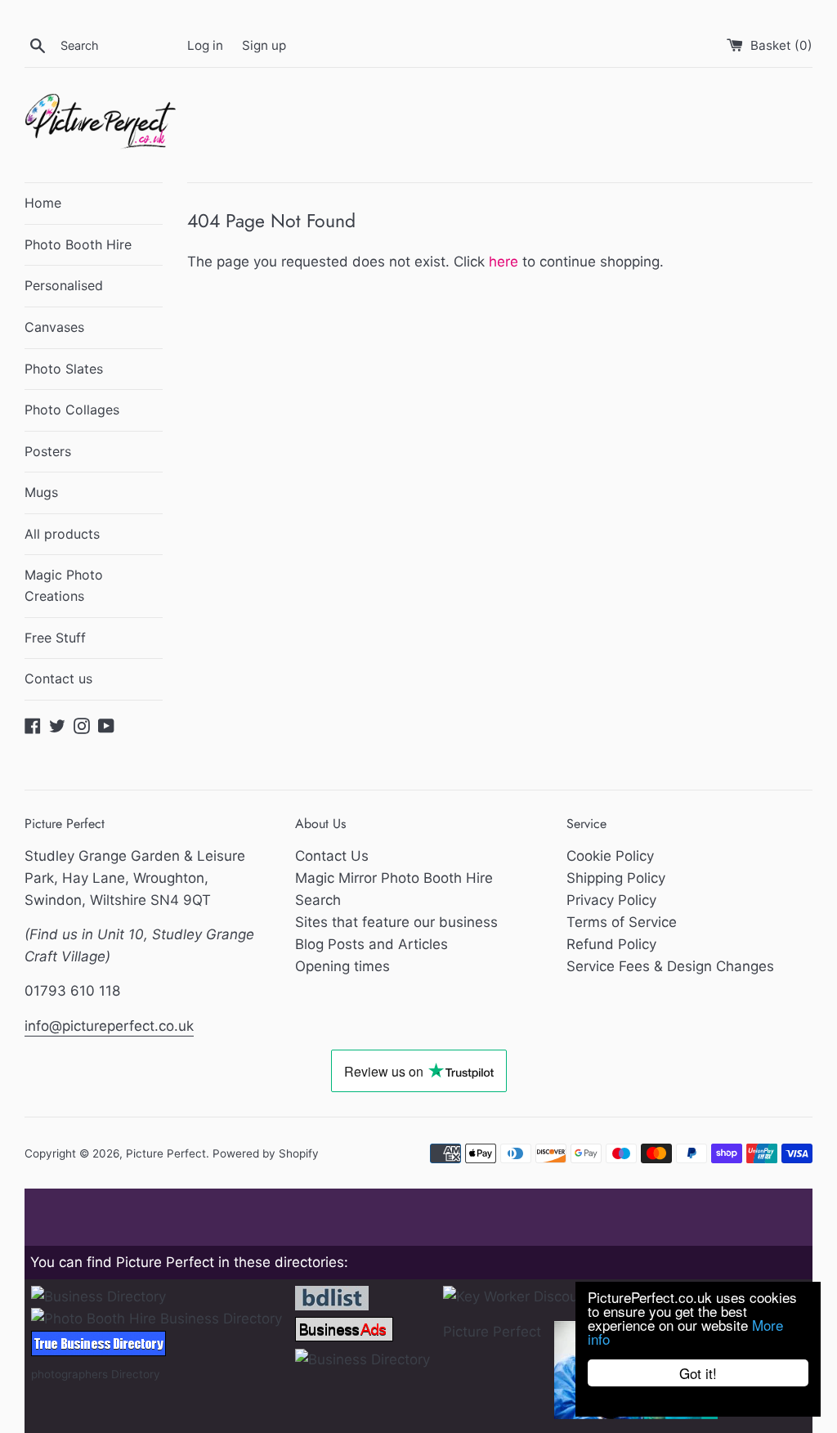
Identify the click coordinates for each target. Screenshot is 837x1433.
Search (318, 900)
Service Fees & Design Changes (670, 966)
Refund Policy (611, 944)
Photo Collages (72, 409)
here (503, 261)
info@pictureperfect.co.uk (109, 1026)
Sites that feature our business (396, 922)
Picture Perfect (166, 1153)
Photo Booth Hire (78, 244)
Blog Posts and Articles (371, 944)
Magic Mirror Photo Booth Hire (394, 878)
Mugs (41, 492)
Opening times (342, 966)
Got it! (698, 1373)
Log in (205, 45)
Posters (48, 451)
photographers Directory (95, 1374)
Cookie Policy (610, 856)
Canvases (54, 327)
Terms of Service (621, 922)
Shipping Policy (615, 878)
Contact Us (332, 856)
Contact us (58, 678)
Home (43, 203)
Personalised (64, 285)
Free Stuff (55, 637)
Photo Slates (64, 368)
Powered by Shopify (266, 1153)
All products (62, 534)
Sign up (264, 45)
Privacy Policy (611, 900)
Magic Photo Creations (64, 585)
